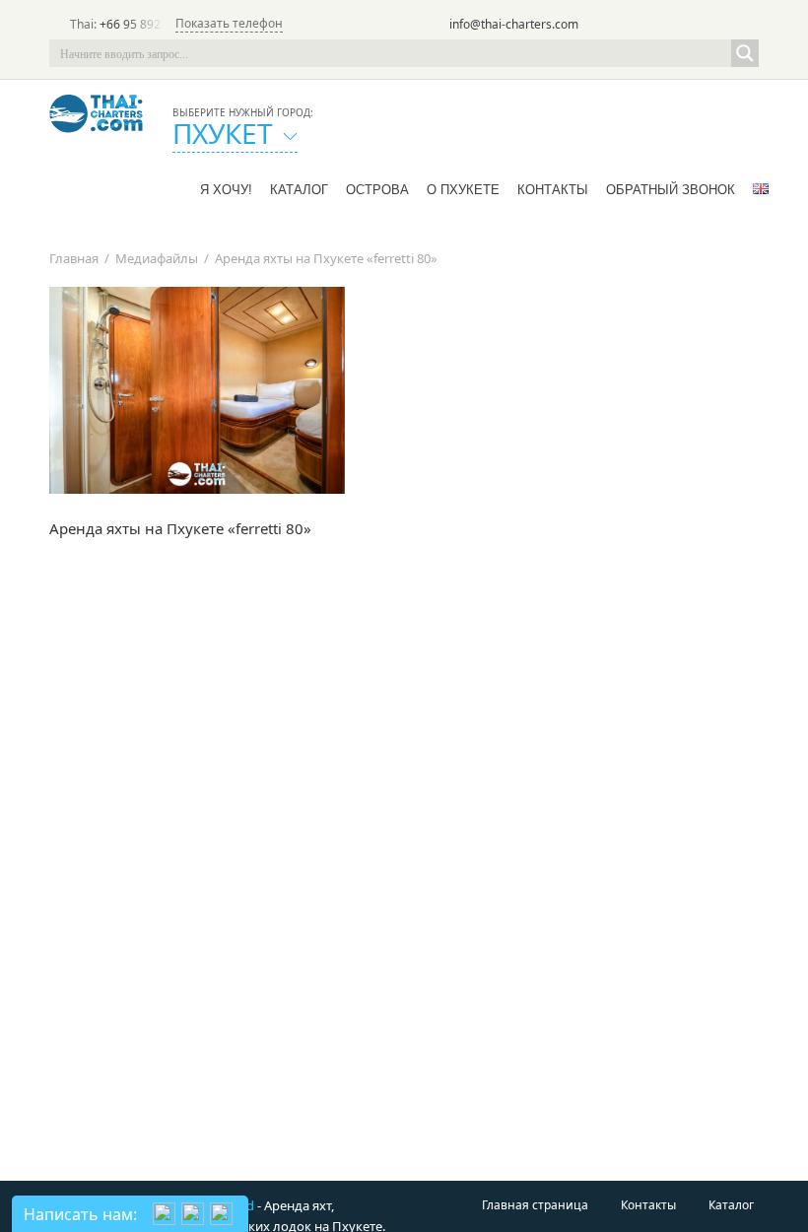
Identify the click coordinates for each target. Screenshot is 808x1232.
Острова (377, 189)
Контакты (552, 189)
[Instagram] (717, 25)
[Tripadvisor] (634, 25)
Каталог (299, 189)
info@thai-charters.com (513, 24)
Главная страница (535, 1205)
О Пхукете (463, 189)
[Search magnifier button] (745, 53)
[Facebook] (690, 25)
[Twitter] (662, 25)
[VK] (745, 25)
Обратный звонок (670, 189)
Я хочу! (226, 189)
